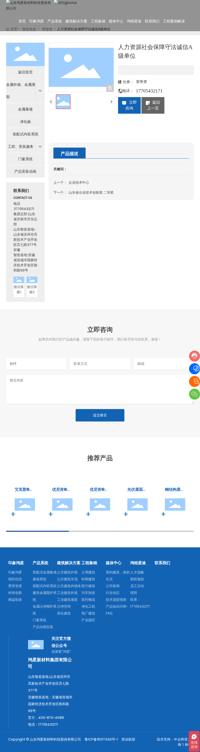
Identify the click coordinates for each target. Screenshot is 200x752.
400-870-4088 (51, 717)
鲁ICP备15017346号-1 (101, 739)
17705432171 (24, 208)
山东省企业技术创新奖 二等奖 (91, 192)
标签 (188, 744)
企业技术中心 (79, 182)
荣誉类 (141, 82)
